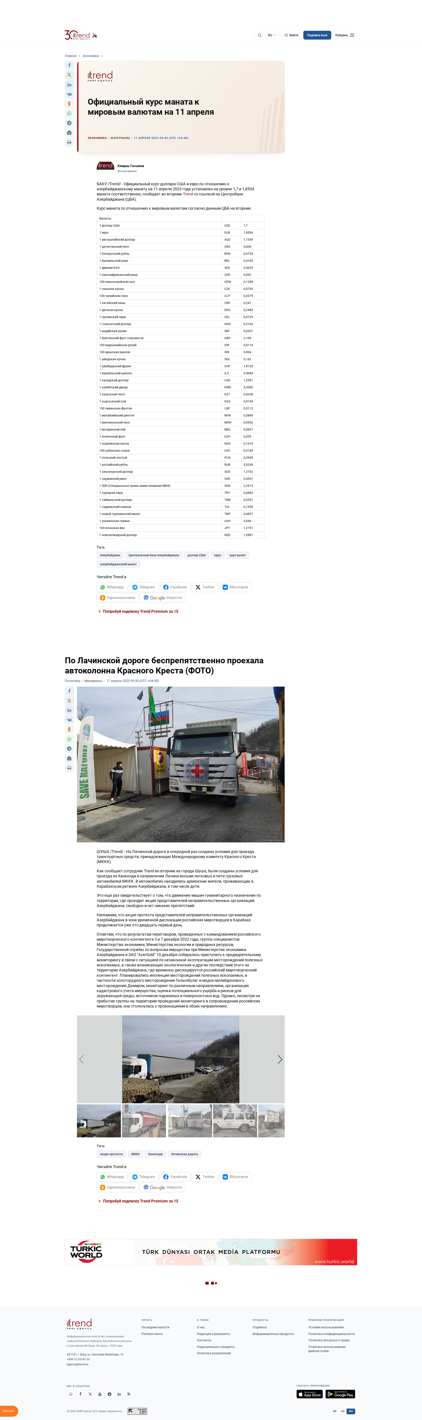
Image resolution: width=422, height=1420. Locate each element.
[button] (69, 65)
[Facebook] (80, 1394)
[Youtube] (100, 1394)
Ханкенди (155, 1154)
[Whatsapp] (71, 1394)
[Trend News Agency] (79, 1324)
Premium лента (152, 1334)
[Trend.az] (81, 35)
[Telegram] (109, 1394)
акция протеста (111, 1154)
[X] (90, 1394)
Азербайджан (110, 555)
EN (335, 1411)
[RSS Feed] (129, 1394)
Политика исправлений (214, 1353)
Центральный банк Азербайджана (154, 555)
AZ (343, 1411)
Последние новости (155, 1327)
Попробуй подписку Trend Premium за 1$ (140, 611)
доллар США (196, 555)
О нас (201, 1327)
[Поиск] (259, 35)
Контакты (204, 1340)
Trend (188, 194)
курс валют (237, 555)
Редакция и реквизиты (213, 1334)
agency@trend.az (77, 1364)
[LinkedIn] (119, 1394)
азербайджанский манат (118, 564)
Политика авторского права (328, 1340)
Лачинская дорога (184, 1154)
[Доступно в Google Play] (340, 1394)
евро (217, 555)
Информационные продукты (273, 1334)
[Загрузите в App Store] (309, 1394)
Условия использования (326, 1327)
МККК (135, 1154)
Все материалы (127, 171)
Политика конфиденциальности (331, 1334)
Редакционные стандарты (216, 1347)
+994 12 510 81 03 (78, 1359)
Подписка (260, 1327)
